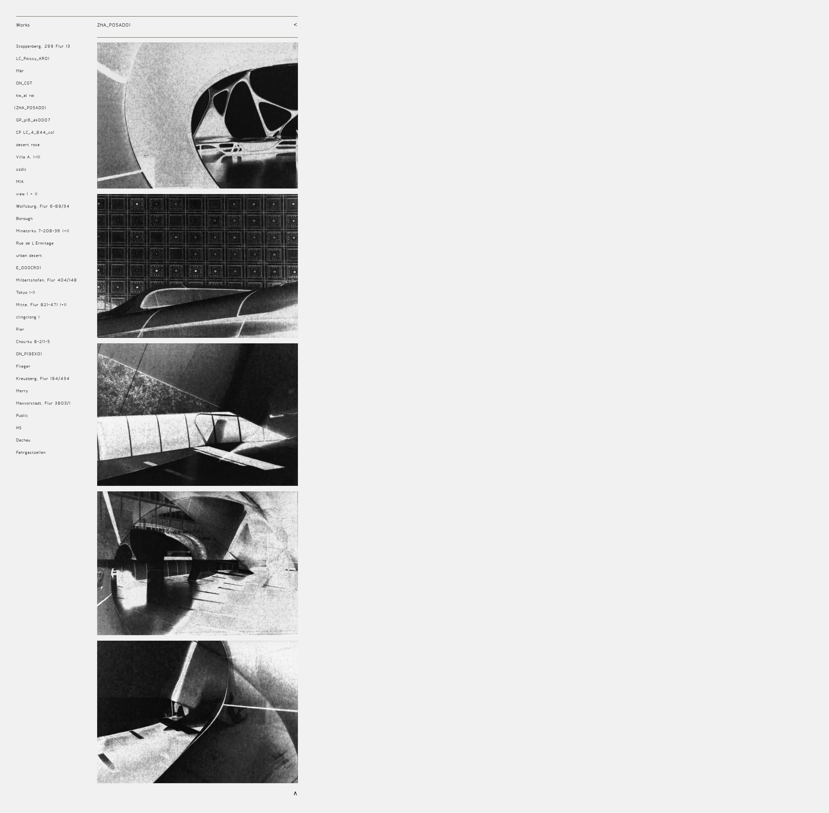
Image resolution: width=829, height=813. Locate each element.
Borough (24, 218)
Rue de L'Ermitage (35, 243)
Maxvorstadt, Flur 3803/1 (43, 403)
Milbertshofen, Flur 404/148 (46, 280)
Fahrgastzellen (31, 452)
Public (22, 415)
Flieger (23, 366)
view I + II (27, 193)
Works (23, 25)
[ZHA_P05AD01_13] (197, 566)
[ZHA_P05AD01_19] (197, 118)
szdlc (21, 169)
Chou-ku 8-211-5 (33, 341)
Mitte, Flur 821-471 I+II (41, 304)
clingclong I (28, 317)
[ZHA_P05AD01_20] (197, 715)
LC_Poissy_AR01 (33, 58)
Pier (20, 329)
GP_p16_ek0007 (33, 120)
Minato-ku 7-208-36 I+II (42, 230)
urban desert (29, 255)
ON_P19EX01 (29, 353)
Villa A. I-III (28, 157)
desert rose (28, 144)
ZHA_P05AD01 (31, 107)
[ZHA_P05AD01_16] (197, 417)
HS (19, 427)
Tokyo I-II (25, 292)
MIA (20, 181)
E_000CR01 (28, 267)
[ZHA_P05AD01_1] (197, 268)
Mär (20, 70)
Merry (22, 390)
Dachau (23, 440)
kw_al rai (25, 95)
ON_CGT (24, 83)
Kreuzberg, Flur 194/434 (43, 378)
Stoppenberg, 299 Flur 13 (43, 46)
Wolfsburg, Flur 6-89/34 (43, 206)
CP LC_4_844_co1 (35, 132)
